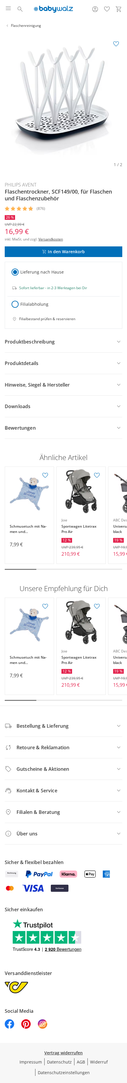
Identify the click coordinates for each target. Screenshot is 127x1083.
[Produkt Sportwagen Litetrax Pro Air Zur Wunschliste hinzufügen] (97, 475)
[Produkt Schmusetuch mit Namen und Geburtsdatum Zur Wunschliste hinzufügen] (45, 475)
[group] (63, 96)
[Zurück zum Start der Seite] (121, 1042)
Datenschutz (59, 1062)
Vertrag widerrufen (63, 1053)
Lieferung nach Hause (42, 272)
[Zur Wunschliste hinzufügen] (116, 44)
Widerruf (99, 1062)
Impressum (30, 1062)
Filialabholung (34, 304)
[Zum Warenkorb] (118, 9)
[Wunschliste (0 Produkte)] (106, 9)
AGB (81, 1062)
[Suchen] (20, 9)
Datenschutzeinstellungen (64, 1072)
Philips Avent (20, 184)
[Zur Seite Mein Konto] (95, 9)
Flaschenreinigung (26, 25)
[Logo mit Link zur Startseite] (53, 9)
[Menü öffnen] (8, 9)
